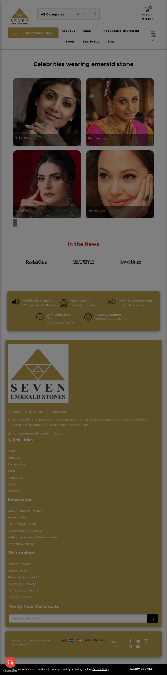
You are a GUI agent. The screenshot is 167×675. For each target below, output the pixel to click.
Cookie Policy (100, 669)
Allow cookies (141, 668)
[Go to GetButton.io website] (10, 670)
